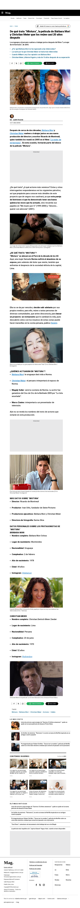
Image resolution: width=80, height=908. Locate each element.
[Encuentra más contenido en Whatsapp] (21, 63)
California (18, 18)
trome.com (51, 898)
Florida (12, 18)
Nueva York (31, 18)
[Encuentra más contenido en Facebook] (12, 63)
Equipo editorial (8, 867)
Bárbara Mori (24, 712)
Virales (57, 880)
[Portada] (8, 866)
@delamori (27, 573)
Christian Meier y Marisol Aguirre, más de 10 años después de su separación (41, 57)
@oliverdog (27, 656)
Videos (68, 864)
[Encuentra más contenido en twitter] (16, 63)
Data (67, 870)
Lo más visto (16, 719)
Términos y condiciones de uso (38, 862)
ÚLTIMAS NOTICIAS (18, 803)
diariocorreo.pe (62, 898)
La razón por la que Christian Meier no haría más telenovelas (35, 52)
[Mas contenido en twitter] (40, 885)
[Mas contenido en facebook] (36, 885)
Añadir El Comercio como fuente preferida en (53, 26)
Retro (68, 875)
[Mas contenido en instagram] (44, 885)
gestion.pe (32, 898)
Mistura (14, 712)
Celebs (53, 712)
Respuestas (58, 864)
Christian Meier (35, 712)
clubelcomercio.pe (21, 898)
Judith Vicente (18, 120)
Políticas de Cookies (35, 868)
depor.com (41, 898)
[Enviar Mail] (11, 120)
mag (17, 902)
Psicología (39, 18)
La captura (66, 18)
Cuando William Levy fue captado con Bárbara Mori (31, 55)
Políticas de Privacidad (35, 865)
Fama (56, 875)
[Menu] (3, 13)
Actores (46, 712)
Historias (58, 885)
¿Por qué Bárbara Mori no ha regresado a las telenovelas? (34, 49)
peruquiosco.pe (9, 902)
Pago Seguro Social (56, 18)
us (55, 870)
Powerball (46, 18)
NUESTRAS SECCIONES (60, 862)
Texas (24, 18)
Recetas (68, 880)
